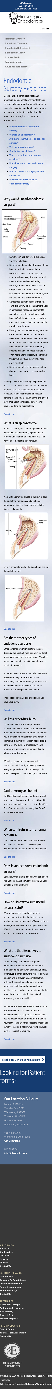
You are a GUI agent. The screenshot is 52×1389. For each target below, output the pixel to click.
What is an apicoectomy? (22, 134)
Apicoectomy (6, 1311)
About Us (4, 1248)
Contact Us (5, 1266)
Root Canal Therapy (10, 1304)
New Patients (6, 1276)
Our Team (4, 1255)
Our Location (6, 1252)
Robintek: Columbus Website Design (33, 1384)
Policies (4, 1259)
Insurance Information (11, 1283)
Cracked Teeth (7, 1315)
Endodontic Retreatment (12, 1308)
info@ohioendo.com (15, 1153)
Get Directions (12, 1141)
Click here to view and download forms (21, 1059)
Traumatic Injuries (9, 1318)
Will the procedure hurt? (21, 147)
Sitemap (4, 1262)
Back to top (9, 414)
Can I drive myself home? (22, 151)
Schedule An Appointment (13, 1280)
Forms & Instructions (10, 1287)
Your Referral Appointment (13, 1333)
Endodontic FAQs (8, 1290)
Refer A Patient (7, 1329)
